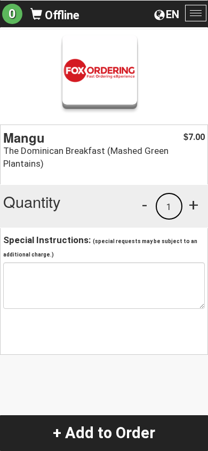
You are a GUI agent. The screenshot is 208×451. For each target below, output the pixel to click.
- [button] (144, 205)
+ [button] (193, 205)
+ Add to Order (104, 433)
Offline (60, 15)
